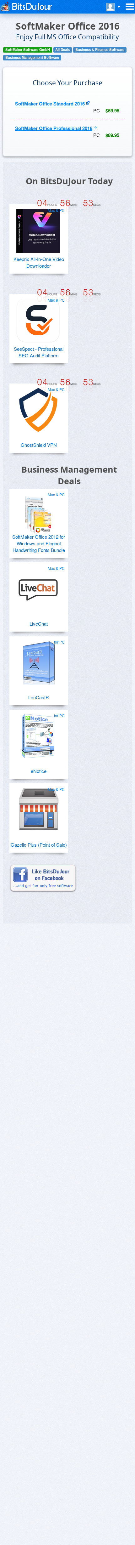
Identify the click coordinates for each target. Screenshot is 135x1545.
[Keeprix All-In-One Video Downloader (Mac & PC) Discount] (38, 228)
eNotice (38, 771)
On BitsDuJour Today (69, 181)
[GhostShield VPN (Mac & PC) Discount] (38, 407)
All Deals (62, 49)
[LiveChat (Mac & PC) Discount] (38, 586)
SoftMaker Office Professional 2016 (53, 128)
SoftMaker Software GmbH (27, 49)
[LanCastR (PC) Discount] (38, 660)
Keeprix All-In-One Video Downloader (39, 262)
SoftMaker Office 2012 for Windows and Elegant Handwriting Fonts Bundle (38, 543)
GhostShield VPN (39, 444)
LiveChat (39, 623)
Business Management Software (32, 57)
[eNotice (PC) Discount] (38, 734)
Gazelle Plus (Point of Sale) (39, 844)
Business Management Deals (69, 475)
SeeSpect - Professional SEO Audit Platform (38, 352)
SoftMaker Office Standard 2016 (50, 103)
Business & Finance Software (99, 49)
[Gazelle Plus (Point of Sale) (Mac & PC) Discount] (38, 807)
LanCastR (38, 697)
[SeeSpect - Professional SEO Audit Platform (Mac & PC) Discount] (38, 318)
